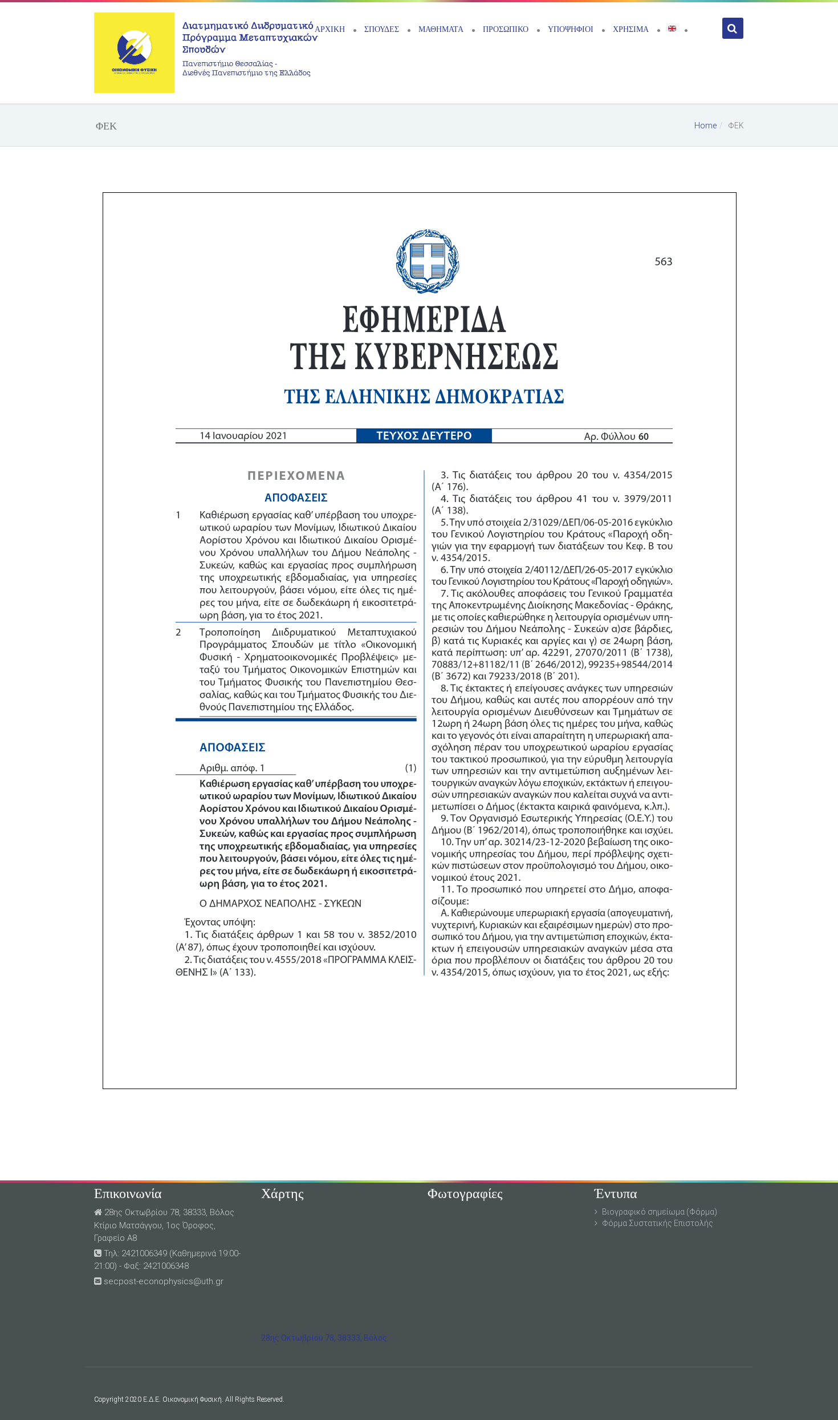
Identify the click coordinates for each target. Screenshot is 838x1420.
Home (705, 125)
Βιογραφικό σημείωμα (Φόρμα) (659, 1211)
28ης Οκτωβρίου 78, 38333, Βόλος (324, 1337)
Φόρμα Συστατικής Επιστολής (657, 1223)
